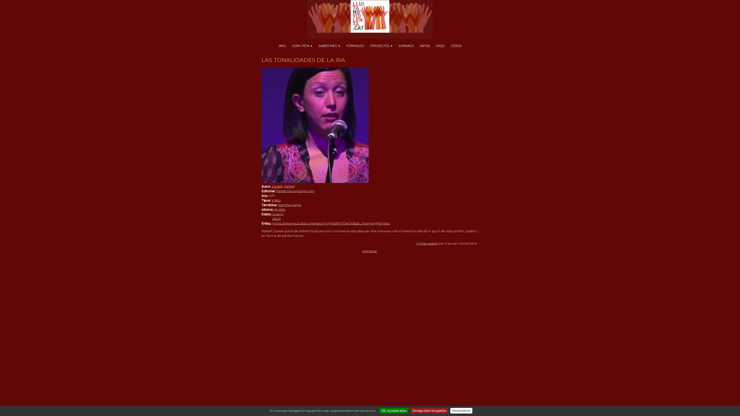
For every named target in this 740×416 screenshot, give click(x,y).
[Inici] (370, 20)
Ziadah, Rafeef (283, 186)
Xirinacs (406, 46)
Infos (425, 46)
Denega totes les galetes (429, 410)
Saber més (328, 46)
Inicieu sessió (427, 243)
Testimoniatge (289, 205)
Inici (282, 46)
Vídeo (276, 200)
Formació (355, 46)
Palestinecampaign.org (295, 191)
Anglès (279, 209)
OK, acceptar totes (393, 410)
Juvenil (277, 214)
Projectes (379, 46)
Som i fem (300, 46)
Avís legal (369, 251)
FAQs (440, 46)
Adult (276, 219)
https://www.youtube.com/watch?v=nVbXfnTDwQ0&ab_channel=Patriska (331, 223)
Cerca (456, 46)
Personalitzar (461, 410)
